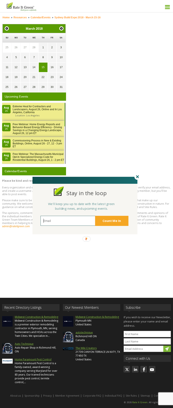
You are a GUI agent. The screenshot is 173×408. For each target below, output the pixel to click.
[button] (86, 193)
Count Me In (112, 221)
